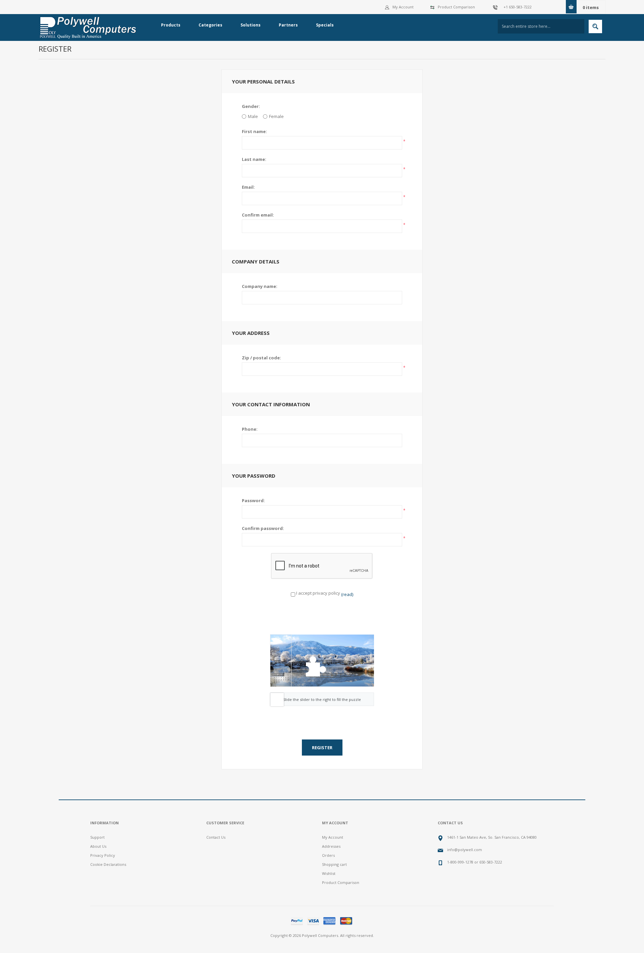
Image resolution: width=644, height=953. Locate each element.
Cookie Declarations (108, 864)
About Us (98, 846)
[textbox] (541, 26)
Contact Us (215, 837)
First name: (254, 131)
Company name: (259, 286)
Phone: (250, 429)
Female (276, 116)
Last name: (254, 159)
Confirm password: (263, 528)
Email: (248, 187)
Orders (328, 855)
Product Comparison (456, 6)
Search (595, 26)
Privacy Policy (102, 855)
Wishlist (328, 873)
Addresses (331, 846)
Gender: (251, 106)
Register (322, 747)
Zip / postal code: (261, 358)
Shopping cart (334, 864)
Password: (253, 500)
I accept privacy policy (318, 593)
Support (97, 837)
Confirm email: (258, 215)
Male (253, 116)
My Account (403, 6)
